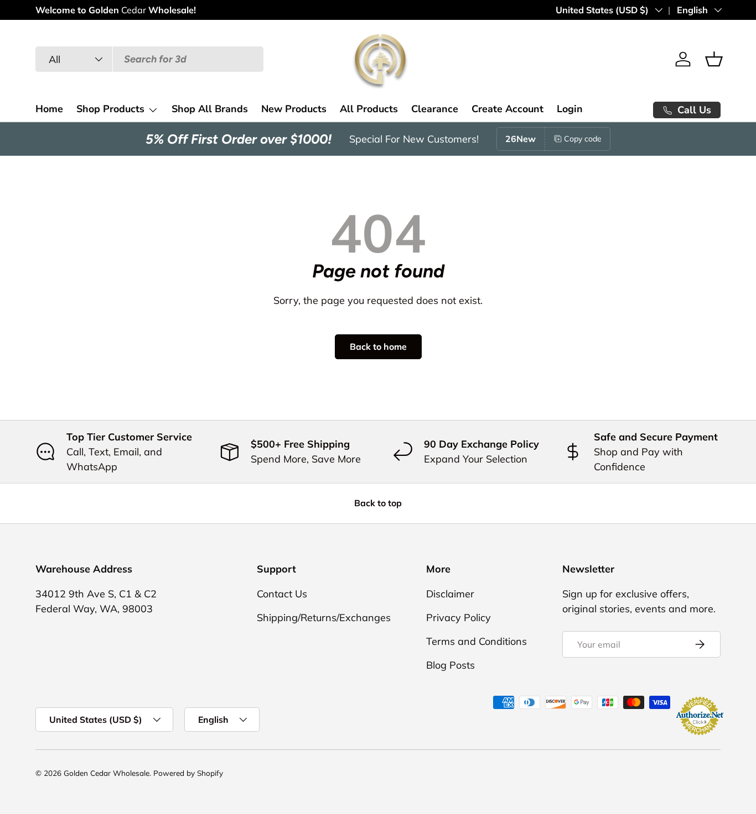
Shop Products (110, 108)
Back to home (378, 346)
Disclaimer (450, 593)
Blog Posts (450, 665)
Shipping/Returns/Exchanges (324, 617)
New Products (294, 108)
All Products (369, 108)
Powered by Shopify (188, 773)
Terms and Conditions (476, 641)
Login (570, 108)
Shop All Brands (210, 108)
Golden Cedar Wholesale (106, 773)
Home (49, 108)
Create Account (507, 108)
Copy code (583, 139)
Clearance (434, 108)
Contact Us (282, 593)
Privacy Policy (458, 617)
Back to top (378, 502)
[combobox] (149, 59)
